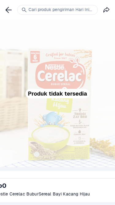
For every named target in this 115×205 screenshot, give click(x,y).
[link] (8, 10)
